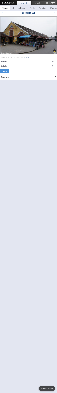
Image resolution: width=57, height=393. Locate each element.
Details (4, 66)
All (13, 8)
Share (4, 71)
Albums (5, 8)
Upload (49, 3)
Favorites (42, 8)
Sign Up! (37, 3)
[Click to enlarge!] (28, 35)
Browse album (47, 388)
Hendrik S (24, 3)
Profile (32, 8)
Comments (5, 77)
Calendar (21, 8)
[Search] (53, 8)
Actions (4, 62)
